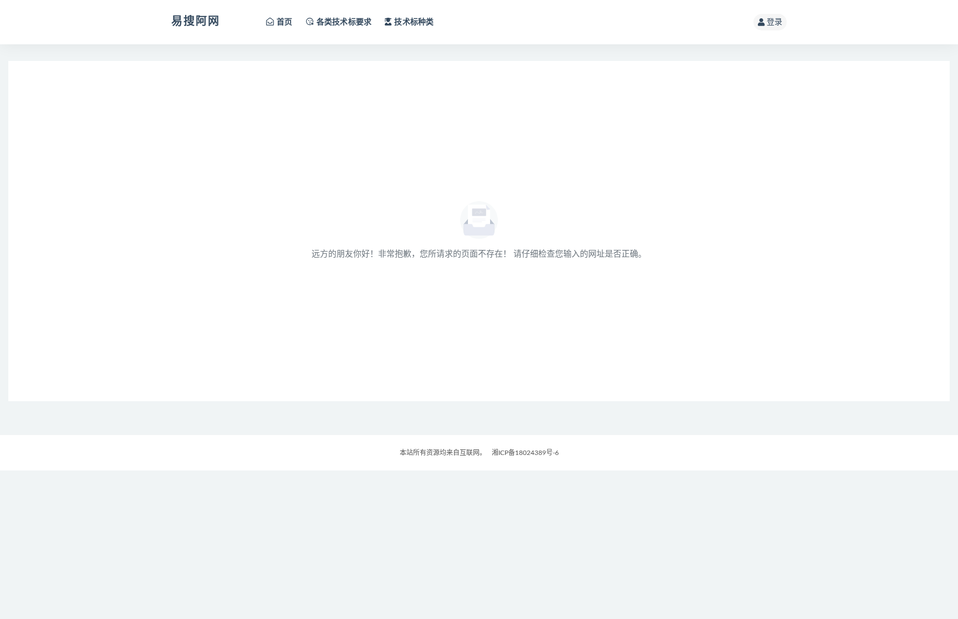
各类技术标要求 (344, 22)
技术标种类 (414, 22)
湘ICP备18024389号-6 (525, 452)
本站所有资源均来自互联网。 (443, 452)
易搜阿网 (195, 21)
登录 (774, 22)
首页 (284, 22)
